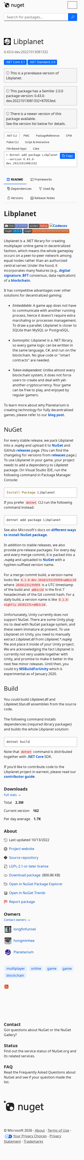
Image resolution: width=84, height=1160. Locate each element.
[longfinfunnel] (8, 929)
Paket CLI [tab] (12, 142)
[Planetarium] (8, 952)
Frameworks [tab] (43, 179)
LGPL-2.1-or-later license (28, 866)
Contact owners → (17, 920)
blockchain (20, 280)
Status (11, 1045)
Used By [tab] (48, 189)
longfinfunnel (25, 929)
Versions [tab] (16, 198)
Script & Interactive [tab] (37, 142)
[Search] (72, 17)
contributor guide (19, 776)
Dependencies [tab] (21, 189)
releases (23, 450)
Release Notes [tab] (44, 198)
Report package (22, 901)
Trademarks (33, 1141)
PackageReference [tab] (47, 135)
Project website (21, 848)
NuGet (57, 445)
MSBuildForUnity (33, 668)
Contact (12, 1024)
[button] (67, 156)
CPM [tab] (69, 135)
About (40, 1130)
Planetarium (24, 952)
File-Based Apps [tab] (16, 148)
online (36, 968)
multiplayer (15, 968)
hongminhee (24, 940)
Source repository (23, 857)
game (51, 968)
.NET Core (35, 756)
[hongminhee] (8, 941)
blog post (56, 414)
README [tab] (16, 179)
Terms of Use (58, 1130)
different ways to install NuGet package (40, 532)
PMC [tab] (26, 135)
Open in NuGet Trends (27, 892)
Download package (24, 875)
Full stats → (12, 795)
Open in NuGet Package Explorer (36, 884)
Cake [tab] (36, 148)
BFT (25, 275)
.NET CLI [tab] (11, 135)
